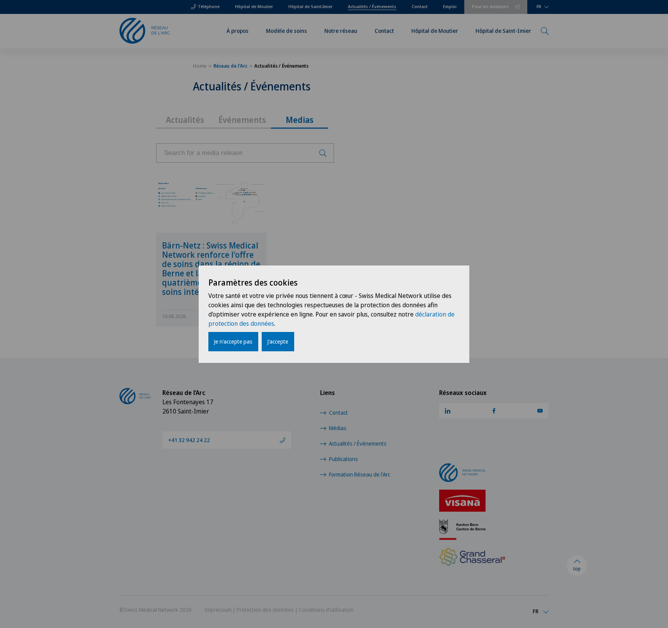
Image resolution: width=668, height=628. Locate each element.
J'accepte (278, 341)
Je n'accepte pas (233, 341)
